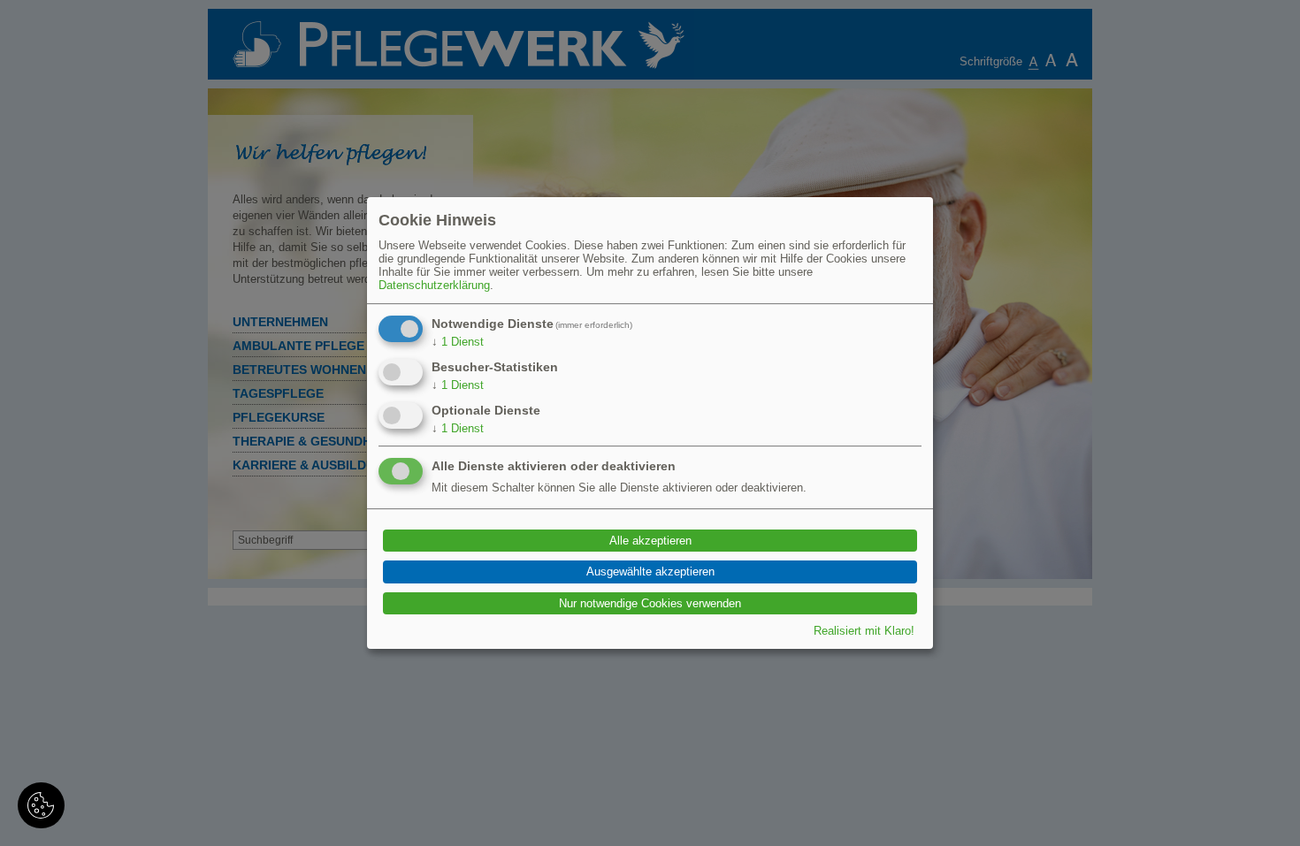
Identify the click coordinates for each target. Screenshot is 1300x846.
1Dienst (458, 341)
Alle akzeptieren (650, 540)
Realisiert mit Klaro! (864, 630)
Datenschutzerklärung (434, 285)
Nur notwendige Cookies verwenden (650, 603)
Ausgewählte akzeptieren (650, 572)
